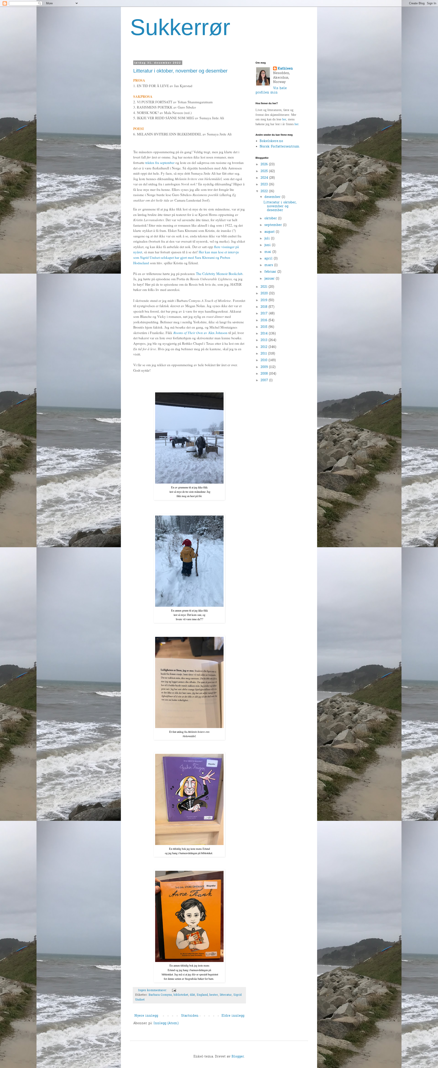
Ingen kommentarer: (153, 990)
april (269, 258)
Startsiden (189, 1016)
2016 (265, 320)
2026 (265, 164)
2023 (265, 184)
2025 (265, 171)
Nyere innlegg (146, 1016)
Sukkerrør (180, 27)
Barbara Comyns (160, 995)
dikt (192, 995)
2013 (265, 340)
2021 (265, 287)
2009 (265, 367)
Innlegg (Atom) (166, 1023)
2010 (265, 360)
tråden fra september (159, 162)
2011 (264, 353)
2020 (265, 293)
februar (270, 272)
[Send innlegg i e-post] (174, 990)
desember (273, 197)
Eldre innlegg (233, 1016)
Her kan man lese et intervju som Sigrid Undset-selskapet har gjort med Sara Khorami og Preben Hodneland (186, 257)
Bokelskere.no (271, 141)
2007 (265, 380)
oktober (271, 218)
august (270, 232)
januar (270, 278)
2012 (265, 347)
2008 (265, 373)
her (284, 119)
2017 (265, 313)
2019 (265, 300)
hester (213, 995)
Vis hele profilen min (271, 90)
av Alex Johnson (200, 332)
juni (268, 245)
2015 (265, 327)
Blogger (238, 1056)
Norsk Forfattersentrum (280, 146)
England (202, 995)
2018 (265, 307)
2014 (265, 333)
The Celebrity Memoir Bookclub (219, 273)
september (273, 225)
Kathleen (285, 69)
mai (268, 252)
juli (267, 238)
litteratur (226, 995)
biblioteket (181, 995)
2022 (265, 191)
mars (269, 265)
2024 (265, 178)
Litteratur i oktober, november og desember (180, 71)
